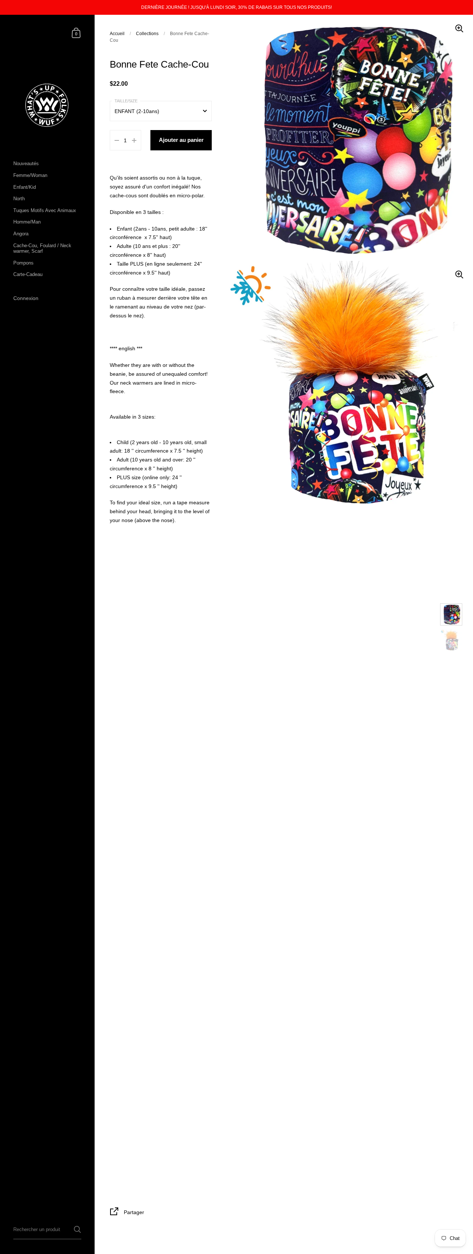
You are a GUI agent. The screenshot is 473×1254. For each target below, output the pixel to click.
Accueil (117, 33)
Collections (147, 33)
